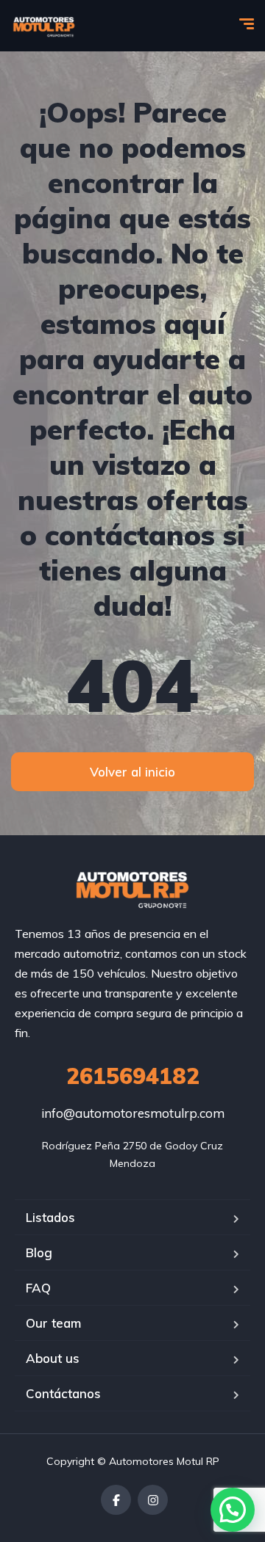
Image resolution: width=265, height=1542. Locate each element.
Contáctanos (63, 1393)
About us (53, 1358)
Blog (39, 1252)
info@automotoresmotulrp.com (133, 1113)
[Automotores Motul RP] (44, 25)
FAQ (38, 1287)
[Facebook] (116, 1500)
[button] (233, 1510)
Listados (50, 1217)
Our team (53, 1323)
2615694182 (132, 1076)
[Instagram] (153, 1500)
